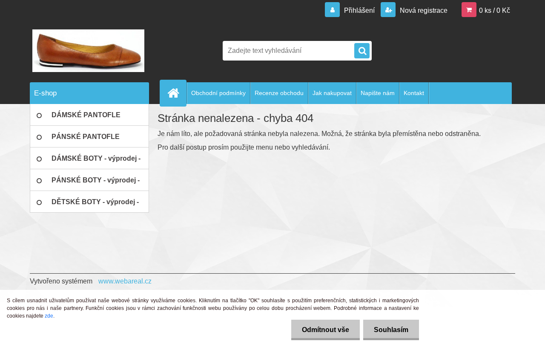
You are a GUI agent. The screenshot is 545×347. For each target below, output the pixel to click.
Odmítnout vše (325, 329)
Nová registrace (422, 10)
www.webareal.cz (125, 281)
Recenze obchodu (279, 93)
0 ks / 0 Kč (494, 10)
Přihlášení (359, 10)
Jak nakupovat (332, 93)
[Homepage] (176, 93)
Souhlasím (391, 329)
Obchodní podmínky (218, 93)
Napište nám (378, 93)
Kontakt (414, 93)
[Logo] (88, 50)
